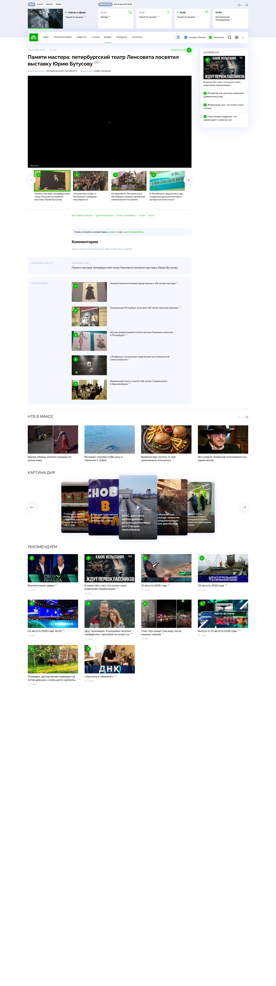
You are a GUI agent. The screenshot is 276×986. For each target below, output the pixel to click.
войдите (112, 232)
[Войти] (236, 37)
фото (151, 216)
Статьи (96, 37)
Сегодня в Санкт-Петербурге (61, 71)
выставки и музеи (82, 216)
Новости (82, 37)
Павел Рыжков (102, 71)
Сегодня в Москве (197, 37)
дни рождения (104, 216)
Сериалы (137, 37)
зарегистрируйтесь (133, 232)
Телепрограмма (63, 37)
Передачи (121, 37)
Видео (107, 37)
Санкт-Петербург (126, 216)
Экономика (219, 37)
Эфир (46, 37)
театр (142, 216)
